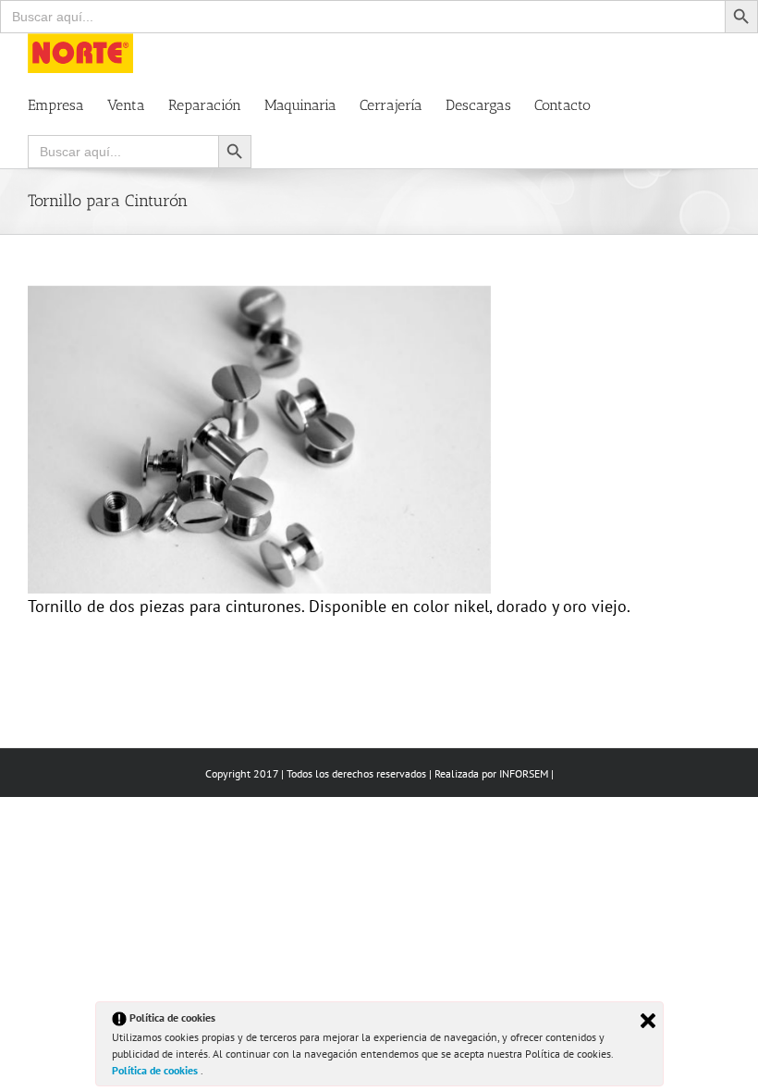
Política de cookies (156, 1070)
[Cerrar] (648, 1020)
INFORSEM (523, 773)
